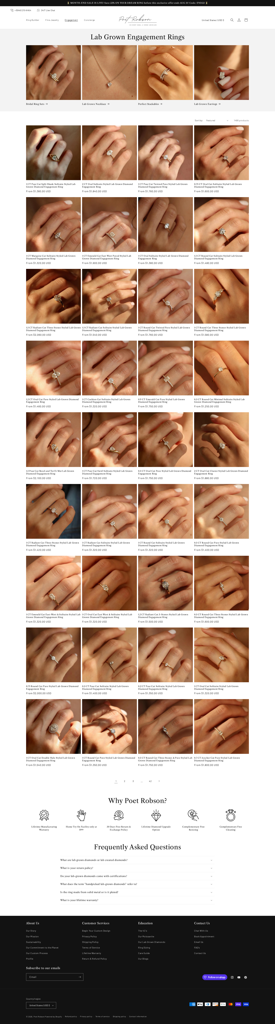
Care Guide (144, 953)
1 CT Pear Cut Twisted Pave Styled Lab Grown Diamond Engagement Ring (163, 185)
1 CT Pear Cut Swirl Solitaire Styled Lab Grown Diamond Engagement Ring (107, 472)
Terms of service (102, 1016)
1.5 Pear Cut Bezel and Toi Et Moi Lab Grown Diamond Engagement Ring (50, 472)
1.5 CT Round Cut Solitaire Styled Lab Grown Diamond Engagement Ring (218, 257)
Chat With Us (201, 930)
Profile (29, 958)
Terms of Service (91, 947)
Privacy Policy (89, 936)
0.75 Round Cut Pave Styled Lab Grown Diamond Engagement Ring (52, 687)
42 (150, 781)
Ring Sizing (144, 947)
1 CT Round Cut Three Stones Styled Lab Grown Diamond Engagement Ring (220, 329)
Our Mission (32, 936)
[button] (33, 20)
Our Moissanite (146, 936)
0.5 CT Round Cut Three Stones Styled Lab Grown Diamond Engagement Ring (221, 615)
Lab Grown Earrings (205, 104)
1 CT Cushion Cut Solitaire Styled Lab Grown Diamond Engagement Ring (106, 400)
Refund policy (71, 1016)
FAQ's (197, 947)
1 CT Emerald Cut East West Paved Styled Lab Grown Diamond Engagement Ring (106, 257)
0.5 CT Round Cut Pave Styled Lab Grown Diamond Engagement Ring (216, 544)
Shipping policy (119, 1016)
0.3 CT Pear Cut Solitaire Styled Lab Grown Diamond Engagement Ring (105, 687)
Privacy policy (86, 1016)
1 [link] (116, 780)
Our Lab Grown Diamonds (151, 942)
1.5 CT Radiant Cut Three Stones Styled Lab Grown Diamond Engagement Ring (53, 329)
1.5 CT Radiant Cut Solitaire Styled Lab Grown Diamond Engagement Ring (107, 329)
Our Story (31, 930)
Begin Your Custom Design (96, 930)
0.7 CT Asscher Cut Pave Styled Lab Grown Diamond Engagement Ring (217, 759)
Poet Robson (39, 1017)
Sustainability (33, 942)
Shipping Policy (90, 942)
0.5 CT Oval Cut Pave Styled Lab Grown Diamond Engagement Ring (164, 472)
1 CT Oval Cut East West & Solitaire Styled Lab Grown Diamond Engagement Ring (107, 615)
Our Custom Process (37, 953)
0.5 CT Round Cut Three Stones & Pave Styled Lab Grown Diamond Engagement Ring (165, 759)
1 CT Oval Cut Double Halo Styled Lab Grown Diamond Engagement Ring (50, 759)
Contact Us (200, 953)
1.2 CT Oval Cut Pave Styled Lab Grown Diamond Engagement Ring (52, 400)
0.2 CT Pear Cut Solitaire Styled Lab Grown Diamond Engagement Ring (161, 687)
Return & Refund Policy (94, 958)
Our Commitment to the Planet (42, 947)
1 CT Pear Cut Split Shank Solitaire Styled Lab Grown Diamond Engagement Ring (51, 185)
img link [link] (44, 811)
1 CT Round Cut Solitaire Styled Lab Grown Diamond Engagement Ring (161, 544)
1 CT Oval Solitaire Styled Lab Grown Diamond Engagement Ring (163, 257)
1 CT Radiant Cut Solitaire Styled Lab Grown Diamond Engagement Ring (106, 544)
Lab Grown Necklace (94, 104)
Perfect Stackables (148, 104)
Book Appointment (204, 936)
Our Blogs (143, 958)
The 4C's (142, 930)
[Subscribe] (79, 977)
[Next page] (158, 781)
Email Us (198, 942)
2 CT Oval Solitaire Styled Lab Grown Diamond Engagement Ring (107, 185)
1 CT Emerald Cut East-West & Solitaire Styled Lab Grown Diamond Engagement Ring (53, 615)
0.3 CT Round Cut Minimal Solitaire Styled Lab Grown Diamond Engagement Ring (219, 400)
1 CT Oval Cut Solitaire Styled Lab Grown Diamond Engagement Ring (216, 687)
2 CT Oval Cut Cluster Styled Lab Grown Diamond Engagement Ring (221, 472)
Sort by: (199, 120)
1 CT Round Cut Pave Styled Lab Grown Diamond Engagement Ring (108, 759)
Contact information (138, 1016)
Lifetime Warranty (91, 953)
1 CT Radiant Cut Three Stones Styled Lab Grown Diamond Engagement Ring (52, 544)
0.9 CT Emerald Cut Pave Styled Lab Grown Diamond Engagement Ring (161, 400)
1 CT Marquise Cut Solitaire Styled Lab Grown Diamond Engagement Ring (50, 257)
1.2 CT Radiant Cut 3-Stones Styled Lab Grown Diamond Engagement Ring (163, 615)
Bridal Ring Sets (35, 104)
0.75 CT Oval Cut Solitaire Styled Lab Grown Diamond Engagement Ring (218, 185)
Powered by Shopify (53, 1017)
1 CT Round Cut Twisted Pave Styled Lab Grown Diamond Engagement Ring (164, 329)
